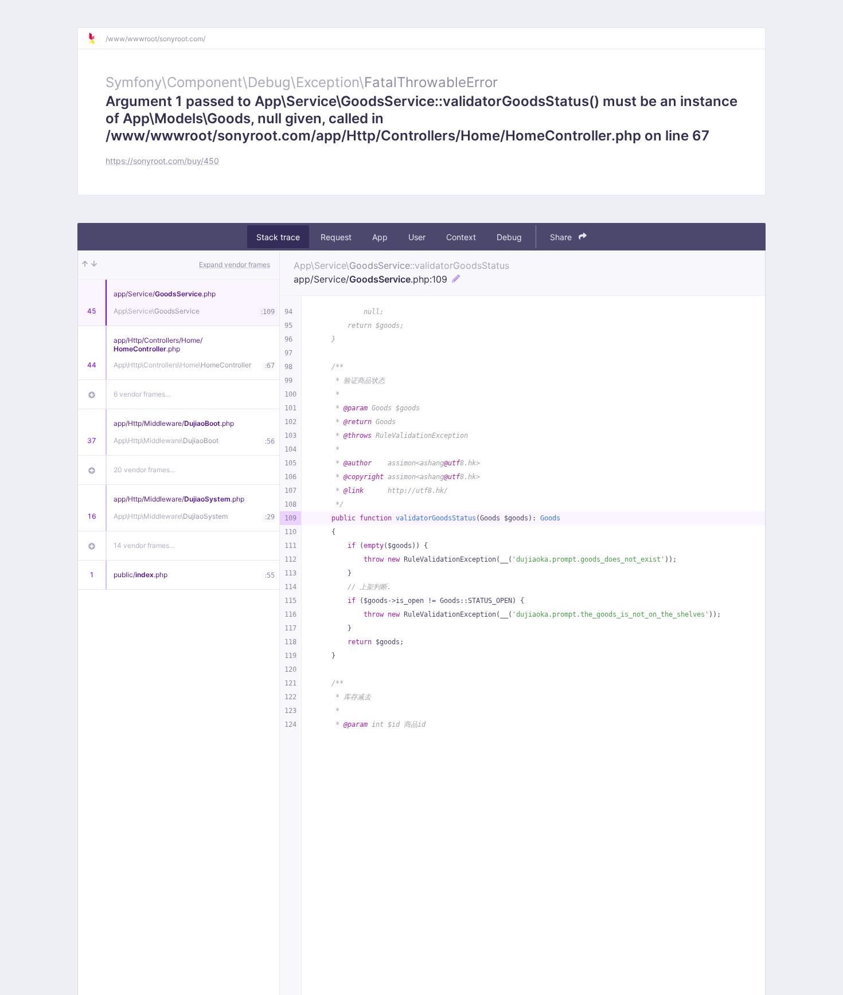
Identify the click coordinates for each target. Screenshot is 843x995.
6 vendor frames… (142, 394)
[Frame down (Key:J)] (94, 265)
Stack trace (278, 237)
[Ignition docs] (96, 38)
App (380, 237)
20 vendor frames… (144, 469)
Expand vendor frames (234, 264)
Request (336, 237)
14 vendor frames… (144, 545)
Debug (509, 237)
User (417, 237)
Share (562, 237)
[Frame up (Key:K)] (84, 265)
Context (461, 237)
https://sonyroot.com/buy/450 (162, 161)
